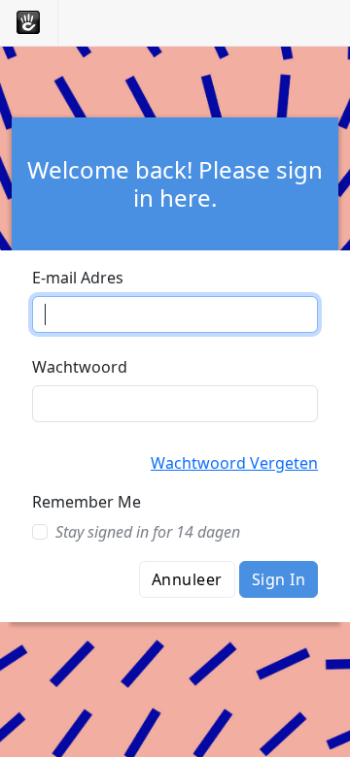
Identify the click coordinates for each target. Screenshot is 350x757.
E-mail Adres (77, 277)
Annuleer (187, 579)
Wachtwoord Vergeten (234, 463)
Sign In (278, 579)
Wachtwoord (79, 367)
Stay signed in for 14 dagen (147, 532)
